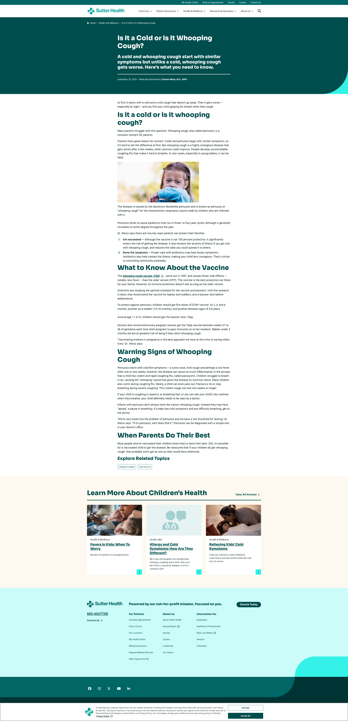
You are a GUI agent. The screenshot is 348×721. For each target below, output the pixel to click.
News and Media (207, 632)
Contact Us (256, 2)
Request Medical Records (141, 652)
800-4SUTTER (97, 614)
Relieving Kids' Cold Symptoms (226, 546)
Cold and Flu (145, 466)
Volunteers (202, 645)
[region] (174, 712)
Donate (231, 2)
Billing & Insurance (138, 645)
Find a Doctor (135, 626)
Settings (245, 707)
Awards (166, 632)
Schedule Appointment (140, 619)
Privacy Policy (105, 716)
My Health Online (190, 2)
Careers (242, 2)
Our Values (168, 652)
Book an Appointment (213, 2)
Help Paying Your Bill (139, 658)
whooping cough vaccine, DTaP (141, 276)
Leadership (168, 645)
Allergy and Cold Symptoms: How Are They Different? (171, 548)
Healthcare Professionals (209, 626)
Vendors (200, 639)
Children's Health (127, 466)
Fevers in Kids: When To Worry (110, 546)
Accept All (245, 715)
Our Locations (135, 632)
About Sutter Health (172, 619)
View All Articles (246, 494)
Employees (202, 619)
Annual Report (172, 626)
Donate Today (248, 604)
